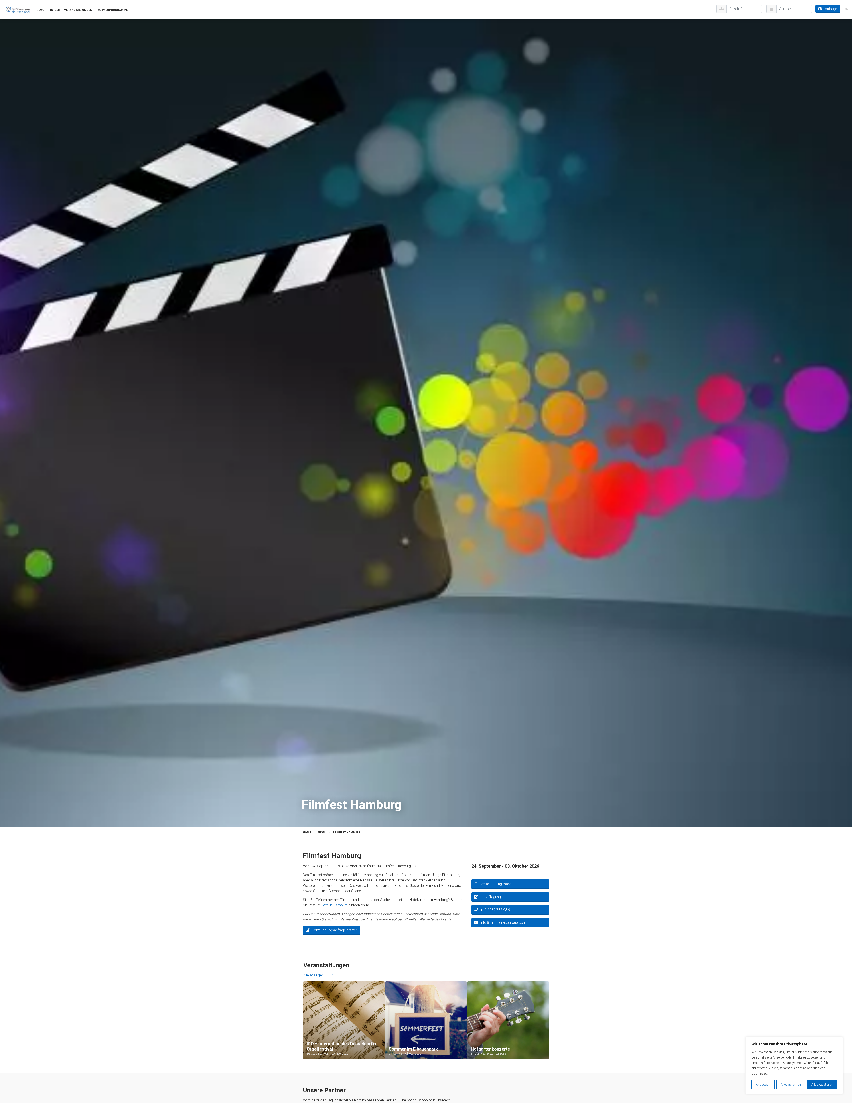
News (40, 10)
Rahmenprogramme (112, 10)
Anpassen (763, 1084)
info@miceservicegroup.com (503, 922)
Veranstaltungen (78, 10)
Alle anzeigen (313, 975)
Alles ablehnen (791, 1084)
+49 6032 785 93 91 (496, 910)
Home (307, 832)
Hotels (54, 10)
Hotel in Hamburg (334, 905)
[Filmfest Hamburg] (18, 10)
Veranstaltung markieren (499, 884)
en (846, 9)
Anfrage (831, 9)
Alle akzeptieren (822, 1084)
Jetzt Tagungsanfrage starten (335, 930)
